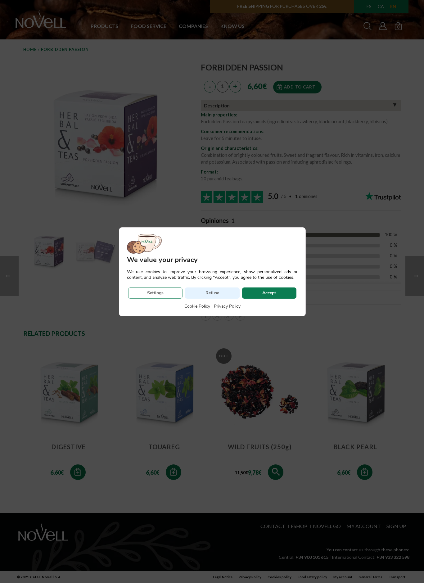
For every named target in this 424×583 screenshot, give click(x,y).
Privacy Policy (227, 306)
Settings (155, 293)
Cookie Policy (197, 306)
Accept (269, 293)
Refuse (212, 293)
